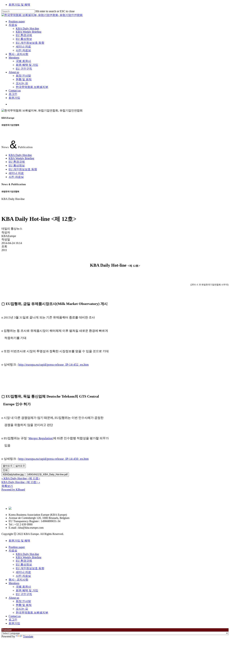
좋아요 (7, 465)
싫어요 (19, 465)
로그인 (13, 619)
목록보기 (7, 485)
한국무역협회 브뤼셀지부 (32, 612)
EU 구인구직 (24, 594)
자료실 (13, 550)
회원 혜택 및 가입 (27, 590)
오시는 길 (22, 608)
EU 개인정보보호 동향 (23, 169)
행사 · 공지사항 (18, 579)
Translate (28, 636)
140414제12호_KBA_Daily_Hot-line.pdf (47, 474)
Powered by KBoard (13, 489)
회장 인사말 (23, 601)
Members (14, 583)
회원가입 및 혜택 (19, 4)
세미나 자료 (16, 173)
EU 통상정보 (17, 165)
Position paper (17, 547)
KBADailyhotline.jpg (13, 474)
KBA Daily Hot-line (20, 155)
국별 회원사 (23, 586)
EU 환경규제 (17, 161)
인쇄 (5, 470)
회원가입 (14, 623)
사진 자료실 (16, 176)
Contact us (15, 616)
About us (14, 597)
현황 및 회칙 (24, 604)
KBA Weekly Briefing (21, 158)
